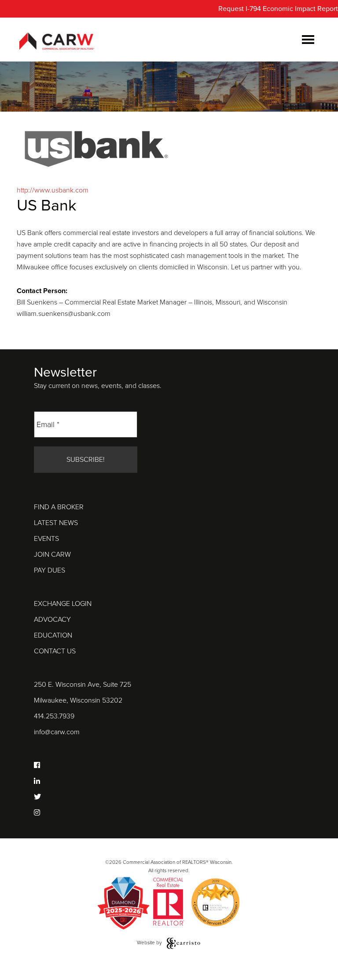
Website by (150, 942)
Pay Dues (49, 570)
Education (53, 635)
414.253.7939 (54, 716)
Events (46, 538)
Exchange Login (63, 603)
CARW (56, 42)
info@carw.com (57, 732)
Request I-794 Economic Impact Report (278, 8)
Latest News (56, 522)
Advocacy (52, 619)
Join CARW (52, 554)
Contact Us (55, 651)
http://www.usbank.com (52, 190)
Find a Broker (59, 507)
